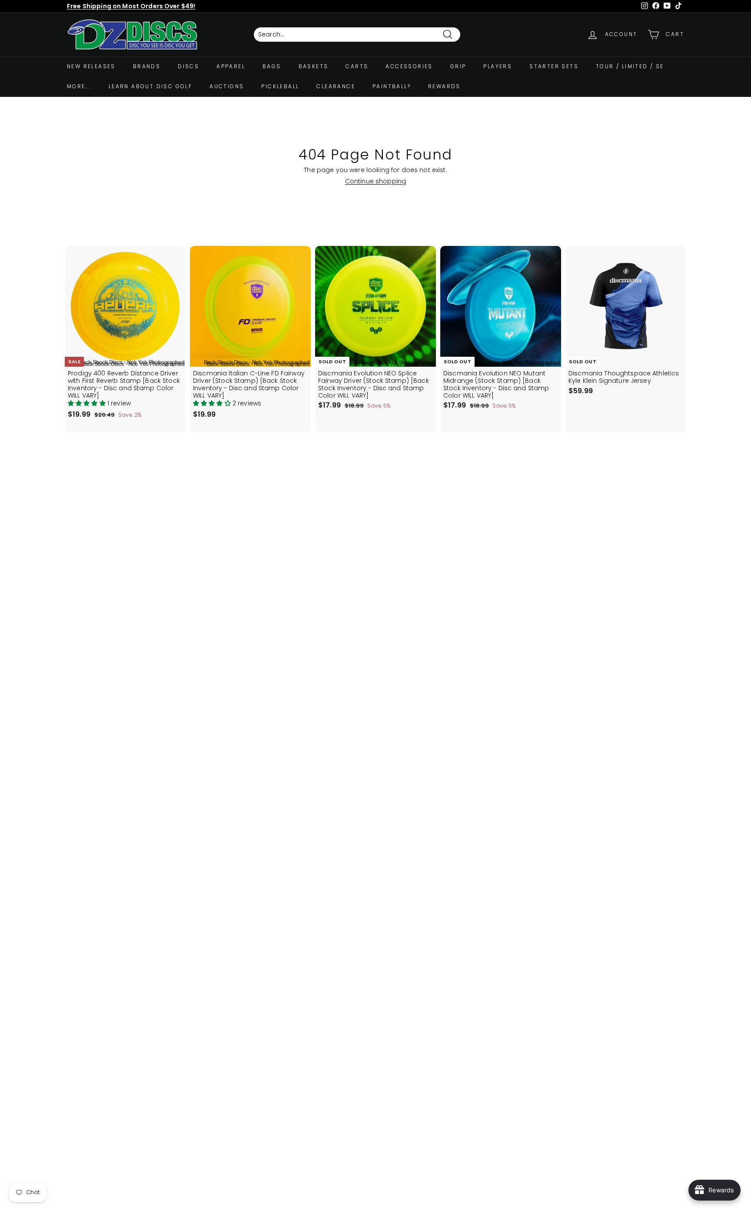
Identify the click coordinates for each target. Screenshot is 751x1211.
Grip (458, 66)
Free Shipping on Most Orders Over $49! (131, 6)
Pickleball (280, 86)
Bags (272, 66)
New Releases (91, 66)
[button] (87, 403)
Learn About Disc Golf (150, 86)
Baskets (314, 66)
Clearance (335, 86)
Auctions (226, 86)
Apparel (230, 66)
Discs (188, 66)
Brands (146, 66)
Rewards (444, 86)
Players (497, 66)
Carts (357, 66)
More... (79, 86)
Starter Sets (553, 66)
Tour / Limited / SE (630, 66)
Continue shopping (375, 181)
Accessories (408, 66)
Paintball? (391, 86)
